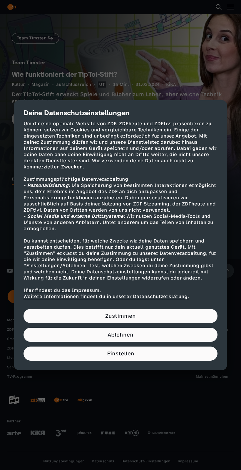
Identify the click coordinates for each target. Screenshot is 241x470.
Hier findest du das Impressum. (62, 290)
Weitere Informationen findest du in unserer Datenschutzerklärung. (106, 296)
